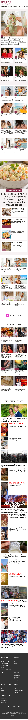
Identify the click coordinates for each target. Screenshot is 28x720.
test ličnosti (3, 702)
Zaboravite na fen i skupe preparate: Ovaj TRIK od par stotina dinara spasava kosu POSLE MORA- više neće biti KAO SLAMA (21, 132)
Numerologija (4, 700)
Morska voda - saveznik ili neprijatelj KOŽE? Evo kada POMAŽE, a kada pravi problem (20, 150)
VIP (15, 336)
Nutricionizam (4, 665)
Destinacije (16, 677)
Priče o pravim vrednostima (9, 7)
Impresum (7, 712)
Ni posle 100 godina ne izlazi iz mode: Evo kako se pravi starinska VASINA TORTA (18, 210)
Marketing (12, 712)
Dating (15, 663)
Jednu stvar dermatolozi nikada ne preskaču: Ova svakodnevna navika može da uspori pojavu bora (21, 98)
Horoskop (3, 352)
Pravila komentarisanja (7, 713)
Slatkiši (4, 215)
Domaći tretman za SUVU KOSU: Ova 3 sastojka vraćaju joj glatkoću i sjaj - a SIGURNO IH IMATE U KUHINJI (7, 132)
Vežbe (2, 667)
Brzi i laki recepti (6, 238)
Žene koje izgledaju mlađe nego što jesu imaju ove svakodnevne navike (7, 303)
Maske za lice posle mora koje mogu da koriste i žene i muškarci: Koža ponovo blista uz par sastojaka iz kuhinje (13, 41)
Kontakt (14, 713)
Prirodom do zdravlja (6, 669)
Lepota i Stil (6, 684)
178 (18, 315)
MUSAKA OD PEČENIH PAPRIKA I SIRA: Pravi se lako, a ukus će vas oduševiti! (18, 222)
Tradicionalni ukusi (14, 190)
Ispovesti (16, 661)
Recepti (17, 684)
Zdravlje (22, 7)
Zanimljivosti (17, 680)
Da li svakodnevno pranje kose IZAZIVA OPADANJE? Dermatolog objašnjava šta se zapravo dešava (7, 98)
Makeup (3, 688)
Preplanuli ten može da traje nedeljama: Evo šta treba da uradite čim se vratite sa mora (21, 60)
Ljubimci (16, 679)
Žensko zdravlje (4, 663)
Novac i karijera (17, 675)
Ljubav (16, 657)
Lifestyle (17, 672)
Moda (2, 57)
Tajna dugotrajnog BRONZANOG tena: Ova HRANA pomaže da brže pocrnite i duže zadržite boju (20, 287)
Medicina (3, 369)
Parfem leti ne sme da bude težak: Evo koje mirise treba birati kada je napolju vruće (6, 150)
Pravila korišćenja (19, 712)
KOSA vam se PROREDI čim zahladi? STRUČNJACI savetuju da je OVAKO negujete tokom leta (20, 78)
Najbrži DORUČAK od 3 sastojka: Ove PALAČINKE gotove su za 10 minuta (18, 232)
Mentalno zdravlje (5, 661)
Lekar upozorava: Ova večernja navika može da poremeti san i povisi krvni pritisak (7, 372)
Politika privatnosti (22, 713)
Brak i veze (16, 660)
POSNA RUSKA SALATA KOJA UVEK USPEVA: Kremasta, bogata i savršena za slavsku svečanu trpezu (14, 199)
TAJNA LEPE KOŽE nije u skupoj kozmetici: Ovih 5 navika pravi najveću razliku (21, 303)
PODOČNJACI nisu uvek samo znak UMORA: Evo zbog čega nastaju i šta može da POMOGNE (7, 115)
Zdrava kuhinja (17, 688)
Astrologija (6, 696)
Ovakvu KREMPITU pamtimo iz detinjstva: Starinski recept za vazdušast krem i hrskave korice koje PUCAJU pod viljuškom (18, 245)
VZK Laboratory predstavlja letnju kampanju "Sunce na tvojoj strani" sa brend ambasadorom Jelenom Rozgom (6, 287)
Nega (2, 35)
